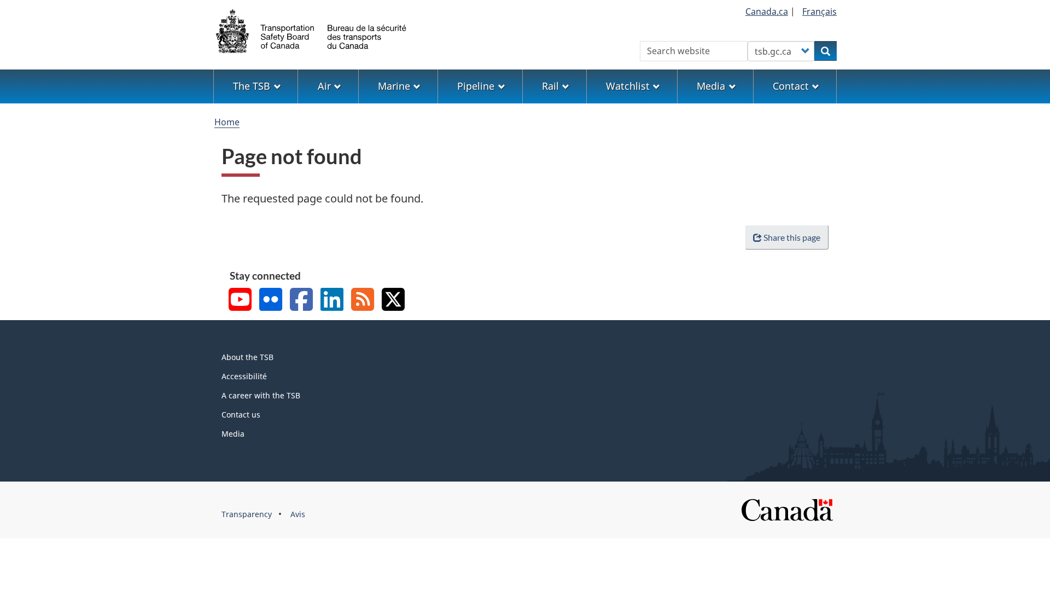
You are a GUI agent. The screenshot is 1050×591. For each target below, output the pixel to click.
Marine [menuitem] (394, 85)
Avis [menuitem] (297, 514)
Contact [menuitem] (791, 85)
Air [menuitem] (324, 85)
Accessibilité (244, 376)
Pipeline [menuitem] (475, 85)
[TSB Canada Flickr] (270, 300)
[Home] (311, 30)
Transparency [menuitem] (246, 514)
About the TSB (247, 357)
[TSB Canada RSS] (362, 300)
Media (232, 433)
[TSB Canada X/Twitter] (393, 300)
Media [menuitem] (711, 85)
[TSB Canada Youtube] (240, 300)
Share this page (791, 237)
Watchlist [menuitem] (628, 85)
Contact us (240, 414)
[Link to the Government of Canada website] (787, 509)
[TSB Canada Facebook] (301, 300)
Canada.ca (766, 11)
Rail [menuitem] (550, 85)
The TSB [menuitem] (251, 85)
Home (227, 122)
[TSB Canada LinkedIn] (331, 300)
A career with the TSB (260, 395)
